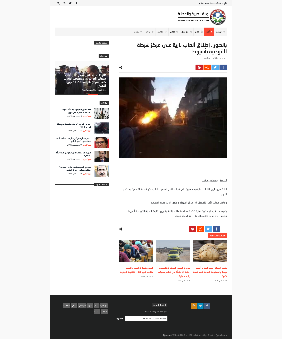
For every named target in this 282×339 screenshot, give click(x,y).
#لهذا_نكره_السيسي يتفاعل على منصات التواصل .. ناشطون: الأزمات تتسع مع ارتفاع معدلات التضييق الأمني (85, 80)
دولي (74, 305)
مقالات (66, 305)
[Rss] (64, 3)
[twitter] (215, 67)
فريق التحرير (101, 90)
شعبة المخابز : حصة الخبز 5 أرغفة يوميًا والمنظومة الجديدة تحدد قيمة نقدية (210, 271)
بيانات (104, 311)
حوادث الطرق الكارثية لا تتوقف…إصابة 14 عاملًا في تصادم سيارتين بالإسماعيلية (174, 271)
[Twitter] (70, 3)
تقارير (90, 305)
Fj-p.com (167, 335)
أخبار (206, 58)
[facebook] (223, 67)
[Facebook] (76, 3)
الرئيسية (103, 305)
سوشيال (82, 305)
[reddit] (207, 67)
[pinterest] (199, 67)
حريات (97, 311)
